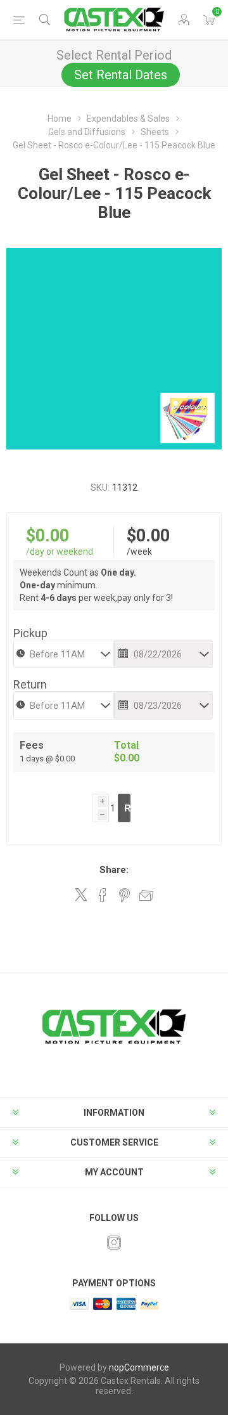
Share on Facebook (103, 895)
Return (30, 684)
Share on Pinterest (124, 895)
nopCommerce (139, 1367)
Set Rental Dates (120, 74)
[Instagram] (114, 1242)
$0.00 (47, 536)
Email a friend (146, 895)
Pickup (30, 633)
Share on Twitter (81, 894)
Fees (32, 745)
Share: (114, 869)
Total (126, 745)
